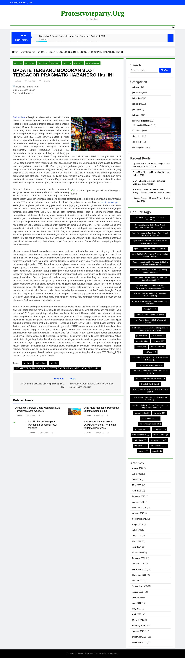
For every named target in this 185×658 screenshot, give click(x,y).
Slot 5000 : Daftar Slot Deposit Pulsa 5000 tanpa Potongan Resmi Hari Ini (150, 406)
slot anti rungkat (142, 413)
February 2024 (138, 558)
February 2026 (138, 496)
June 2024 (136, 535)
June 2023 (136, 603)
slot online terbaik (158, 440)
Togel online (137, 142)
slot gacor (159, 413)
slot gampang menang (150, 424)
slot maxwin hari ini (140, 435)
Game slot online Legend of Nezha (150, 315)
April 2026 (136, 491)
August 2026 (137, 468)
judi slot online (157, 347)
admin (18, 81)
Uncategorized (93, 63)
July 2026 (136, 474)
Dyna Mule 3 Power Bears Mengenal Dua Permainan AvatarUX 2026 (72, 36)
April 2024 (136, 547)
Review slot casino (140, 121)
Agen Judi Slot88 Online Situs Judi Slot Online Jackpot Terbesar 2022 (150, 242)
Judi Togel (150, 352)
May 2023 (136, 609)
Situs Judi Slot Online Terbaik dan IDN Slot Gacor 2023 (150, 391)
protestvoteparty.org (92, 13)
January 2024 (138, 564)
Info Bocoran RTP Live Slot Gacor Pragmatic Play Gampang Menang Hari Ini (150, 329)
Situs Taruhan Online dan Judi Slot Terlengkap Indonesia (150, 398)
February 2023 (138, 625)
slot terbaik (140, 446)
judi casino (30, 63)
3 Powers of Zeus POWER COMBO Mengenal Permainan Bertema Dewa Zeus (99, 424)
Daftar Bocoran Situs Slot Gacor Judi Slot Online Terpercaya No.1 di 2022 (150, 263)
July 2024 (136, 530)
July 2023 (136, 597)
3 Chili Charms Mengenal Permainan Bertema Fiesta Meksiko (42, 424)
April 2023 (136, 614)
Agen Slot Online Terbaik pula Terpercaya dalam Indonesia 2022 (150, 255)
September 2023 (139, 586)
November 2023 (139, 575)
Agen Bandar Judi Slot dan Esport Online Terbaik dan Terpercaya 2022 (150, 234)
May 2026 (136, 485)
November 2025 (139, 507)
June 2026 (136, 479)
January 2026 (138, 502)
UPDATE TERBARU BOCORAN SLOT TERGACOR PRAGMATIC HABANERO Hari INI (57, 368)
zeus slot (157, 451)
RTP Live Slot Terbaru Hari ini (150, 365)
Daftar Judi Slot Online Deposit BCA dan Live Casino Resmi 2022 (150, 279)
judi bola (18, 63)
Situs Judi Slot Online (150, 384)
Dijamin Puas (150, 309)
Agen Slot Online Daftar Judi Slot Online (150, 249)
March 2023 (137, 620)
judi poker (55, 63)
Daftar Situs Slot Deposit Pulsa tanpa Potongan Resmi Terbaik (150, 295)
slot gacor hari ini (150, 418)
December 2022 (139, 637)
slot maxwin (159, 429)
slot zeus (143, 451)
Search (165, 70)
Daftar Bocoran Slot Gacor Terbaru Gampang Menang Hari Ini (150, 271)
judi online (43, 63)
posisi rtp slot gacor (110, 202)
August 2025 (137, 524)
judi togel (78, 63)
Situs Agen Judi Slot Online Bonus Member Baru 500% (150, 372)
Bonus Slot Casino (142, 125)
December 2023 (139, 569)
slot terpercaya (158, 446)
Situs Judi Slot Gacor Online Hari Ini (150, 379)
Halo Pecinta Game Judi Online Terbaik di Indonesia (150, 321)
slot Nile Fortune (160, 435)
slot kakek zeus (142, 429)
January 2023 (138, 631)
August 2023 (137, 592)
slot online (136, 136)
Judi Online (19, 117)
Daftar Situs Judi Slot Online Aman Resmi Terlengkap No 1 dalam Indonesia (150, 287)
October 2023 (138, 580)
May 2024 (136, 541)
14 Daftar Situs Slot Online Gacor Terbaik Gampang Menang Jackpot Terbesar (150, 226)
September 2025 (139, 519)
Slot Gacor (137, 130)
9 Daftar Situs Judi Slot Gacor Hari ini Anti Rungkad (150, 218)
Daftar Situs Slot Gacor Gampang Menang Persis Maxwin (150, 302)
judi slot (67, 63)
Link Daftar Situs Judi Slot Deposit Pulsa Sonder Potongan (150, 359)
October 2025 (138, 513)
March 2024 (137, 552)
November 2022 (139, 642)
